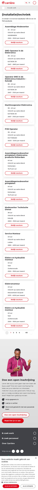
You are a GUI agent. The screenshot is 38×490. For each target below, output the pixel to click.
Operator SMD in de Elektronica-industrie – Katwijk (15, 79)
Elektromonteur (12, 284)
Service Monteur (12, 234)
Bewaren (31, 42)
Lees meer (34, 433)
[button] (19, 482)
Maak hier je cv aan (12, 421)
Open (3, 8)
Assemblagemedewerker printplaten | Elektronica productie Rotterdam (17, 155)
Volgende (31, 332)
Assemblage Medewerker (17, 27)
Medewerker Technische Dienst (16, 208)
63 (27, 332)
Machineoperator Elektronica (18, 105)
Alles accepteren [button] (11, 486)
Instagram (21, 451)
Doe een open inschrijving (15, 415)
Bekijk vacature (17, 42)
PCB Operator (11, 129)
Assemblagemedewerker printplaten (17, 182)
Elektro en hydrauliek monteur (15, 259)
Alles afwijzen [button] (28, 486)
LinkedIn (17, 451)
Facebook (13, 451)
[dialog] (19, 473)
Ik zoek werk (11, 8)
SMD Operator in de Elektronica (14, 52)
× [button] (36, 458)
